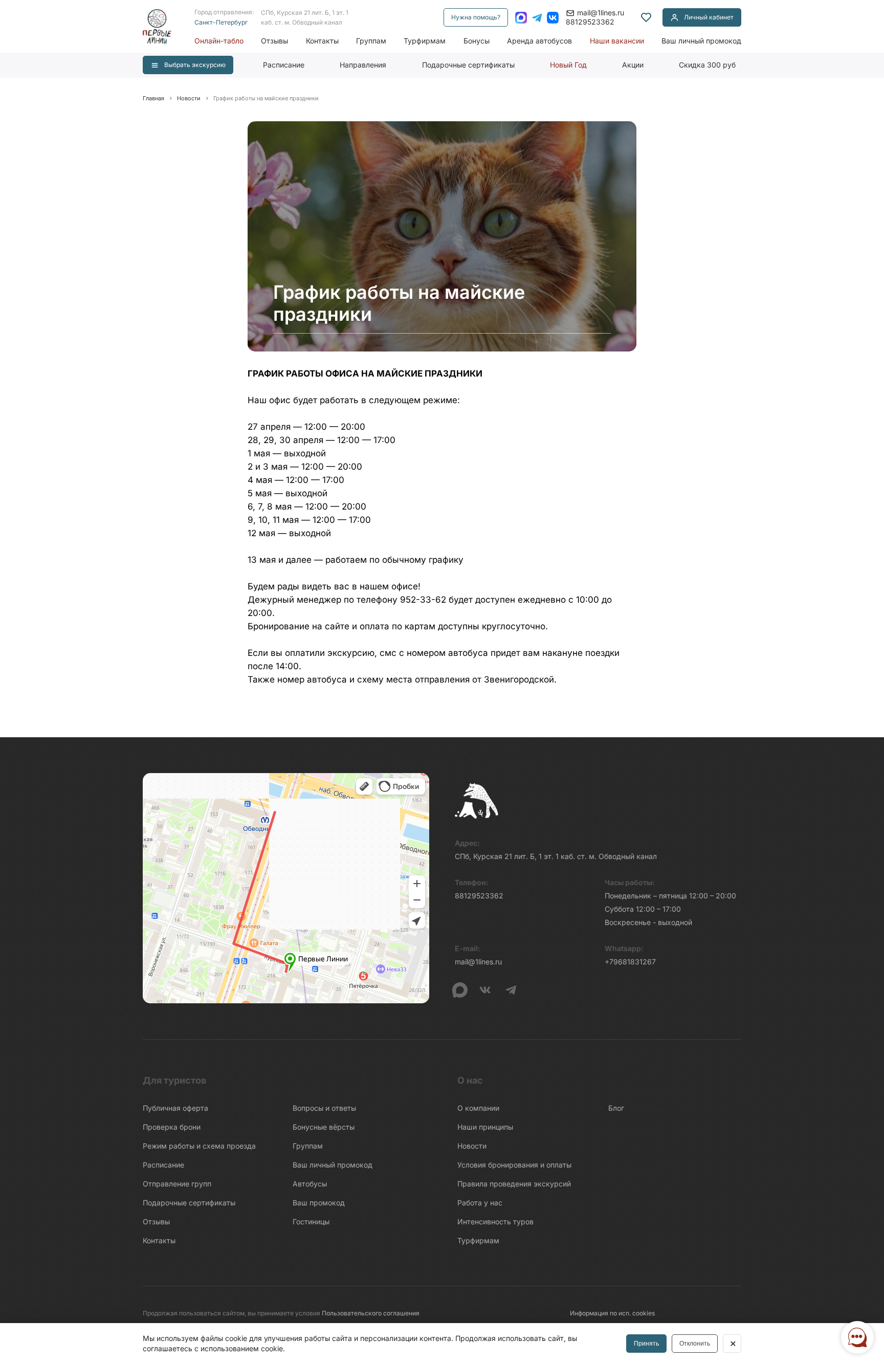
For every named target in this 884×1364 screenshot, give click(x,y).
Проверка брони (172, 1127)
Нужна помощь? (475, 17)
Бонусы (476, 40)
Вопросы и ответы (324, 1108)
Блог (616, 1108)
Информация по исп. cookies (612, 1313)
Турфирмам (425, 40)
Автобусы (310, 1183)
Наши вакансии (617, 40)
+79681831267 (630, 961)
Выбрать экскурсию (195, 65)
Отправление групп (177, 1183)
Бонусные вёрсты (324, 1127)
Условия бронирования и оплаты (514, 1164)
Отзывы (274, 40)
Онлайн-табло (219, 40)
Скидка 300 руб (707, 64)
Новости (472, 1145)
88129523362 (590, 21)
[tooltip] (646, 17)
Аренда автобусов (539, 40)
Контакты (322, 40)
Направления (363, 64)
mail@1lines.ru (600, 12)
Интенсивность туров (495, 1221)
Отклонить (694, 1343)
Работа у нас (479, 1202)
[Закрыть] (732, 1343)
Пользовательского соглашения (370, 1313)
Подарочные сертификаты (468, 64)
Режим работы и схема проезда (199, 1145)
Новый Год (568, 64)
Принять (646, 1343)
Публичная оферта (175, 1108)
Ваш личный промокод (701, 40)
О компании (478, 1108)
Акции (633, 64)
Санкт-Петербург (221, 22)
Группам (371, 40)
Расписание (283, 64)
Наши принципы (485, 1127)
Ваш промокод (319, 1202)
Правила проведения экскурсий (514, 1183)
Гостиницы (311, 1221)
